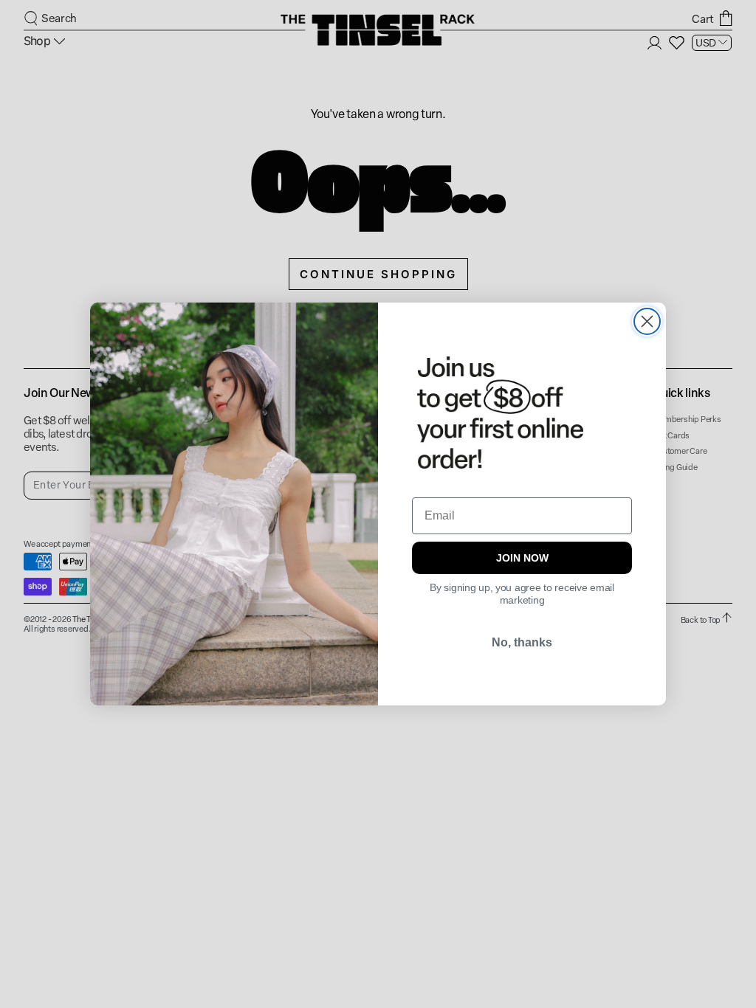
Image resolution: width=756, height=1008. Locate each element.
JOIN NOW (522, 558)
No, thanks (522, 642)
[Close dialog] (647, 321)
